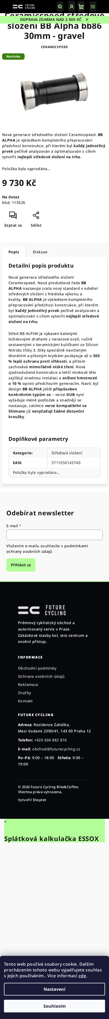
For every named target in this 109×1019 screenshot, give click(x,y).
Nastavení (54, 989)
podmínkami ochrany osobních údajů (47, 548)
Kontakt (25, 700)
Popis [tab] (13, 251)
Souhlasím (54, 1006)
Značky (24, 692)
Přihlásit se (21, 564)
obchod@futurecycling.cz (56, 748)
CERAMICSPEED (54, 47)
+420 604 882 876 (50, 739)
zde (82, 976)
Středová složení (67, 452)
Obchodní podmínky (37, 668)
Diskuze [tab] (40, 251)
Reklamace (28, 684)
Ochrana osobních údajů (41, 676)
